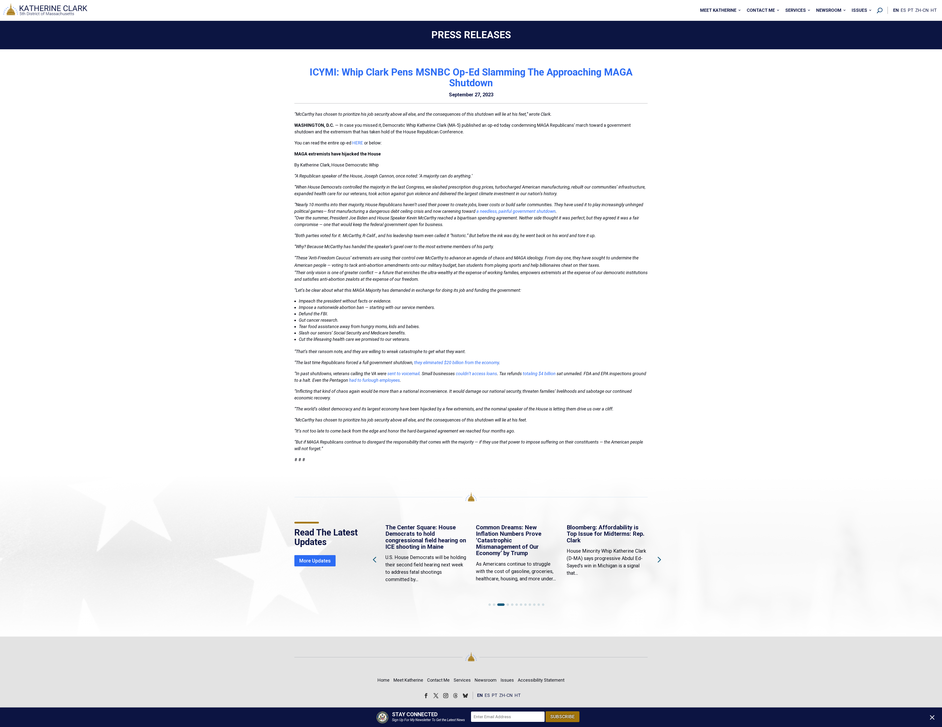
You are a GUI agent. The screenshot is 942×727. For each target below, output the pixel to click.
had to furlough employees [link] (374, 380)
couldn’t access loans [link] (476, 373)
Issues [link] (859, 10)
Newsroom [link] (828, 10)
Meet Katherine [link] (718, 10)
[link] (45, 10)
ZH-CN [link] (922, 10)
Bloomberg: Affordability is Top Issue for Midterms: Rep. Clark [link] (605, 534)
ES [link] (903, 10)
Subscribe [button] (562, 716)
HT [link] (934, 10)
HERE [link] (358, 142)
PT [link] (910, 10)
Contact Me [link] (761, 10)
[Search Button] (879, 10)
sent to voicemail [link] (403, 373)
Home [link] (384, 680)
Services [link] (795, 10)
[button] (658, 559)
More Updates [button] (315, 561)
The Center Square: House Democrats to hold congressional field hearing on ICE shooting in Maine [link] (425, 537)
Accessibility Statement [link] (541, 680)
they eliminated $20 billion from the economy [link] (456, 362)
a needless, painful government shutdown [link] (516, 211)
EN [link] (896, 10)
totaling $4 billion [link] (539, 373)
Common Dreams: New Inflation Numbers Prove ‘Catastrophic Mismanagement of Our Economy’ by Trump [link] (508, 540)
